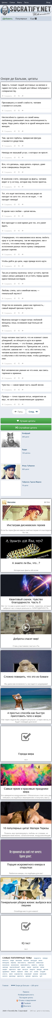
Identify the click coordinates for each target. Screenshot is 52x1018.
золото (4, 976)
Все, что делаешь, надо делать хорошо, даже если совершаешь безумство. (23, 166)
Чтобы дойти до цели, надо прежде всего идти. (24, 260)
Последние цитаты (26, 997)
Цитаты (4, 2)
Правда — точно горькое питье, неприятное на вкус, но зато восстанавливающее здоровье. (24, 398)
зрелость (20, 976)
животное (31, 962)
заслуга (25, 969)
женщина (5, 962)
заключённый (14, 967)
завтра (41, 965)
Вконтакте (27, 1006)
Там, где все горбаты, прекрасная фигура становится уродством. (21, 139)
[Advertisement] (26, 49)
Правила (26, 992)
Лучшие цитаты (27, 420)
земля (13, 971)
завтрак (5, 967)
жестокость (22, 962)
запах (42, 967)
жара (12, 960)
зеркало (20, 971)
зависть (34, 965)
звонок (45, 969)
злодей (42, 971)
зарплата (12, 969)
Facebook (27, 1003)
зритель (35, 976)
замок (29, 967)
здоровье (5, 971)
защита (32, 969)
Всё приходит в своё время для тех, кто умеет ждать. (24, 224)
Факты (19, 2)
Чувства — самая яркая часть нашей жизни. (23, 384)
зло (31, 971)
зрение (28, 976)
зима (26, 971)
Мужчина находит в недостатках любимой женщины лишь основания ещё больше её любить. (22, 322)
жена (40, 960)
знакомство (18, 974)
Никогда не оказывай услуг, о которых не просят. (25, 152)
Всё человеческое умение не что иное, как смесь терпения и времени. (25, 371)
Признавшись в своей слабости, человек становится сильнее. (21, 104)
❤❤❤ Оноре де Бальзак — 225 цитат (24, 985)
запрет (4, 969)
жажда (45, 958)
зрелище (12, 976)
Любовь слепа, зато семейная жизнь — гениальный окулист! (20, 292)
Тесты (26, 2)
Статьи (12, 2)
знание (35, 974)
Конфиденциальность (26, 994)
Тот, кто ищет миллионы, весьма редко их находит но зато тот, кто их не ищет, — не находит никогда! (22, 196)
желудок (34, 960)
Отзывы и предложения (27, 1000)
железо (26, 960)
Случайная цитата (27, 427)
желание (19, 960)
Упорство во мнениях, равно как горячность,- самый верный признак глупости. (23, 306)
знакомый (27, 974)
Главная (5, 985)
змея (11, 974)
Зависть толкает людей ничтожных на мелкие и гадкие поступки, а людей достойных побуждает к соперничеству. (25, 87)
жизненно (5, 965)
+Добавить (7, 18)
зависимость (25, 965)
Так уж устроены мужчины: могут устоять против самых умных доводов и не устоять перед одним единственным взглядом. (25, 275)
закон (23, 967)
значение (43, 974)
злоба (36, 971)
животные (39, 962)
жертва (13, 962)
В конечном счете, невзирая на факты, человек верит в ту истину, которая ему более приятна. (24, 180)
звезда (39, 969)
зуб (41, 976)
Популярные (21, 18)
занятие (35, 967)
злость (4, 974)
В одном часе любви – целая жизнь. (19, 211)
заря (19, 969)
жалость (5, 960)
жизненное (15, 965)
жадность (37, 958)
